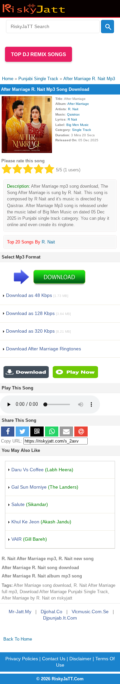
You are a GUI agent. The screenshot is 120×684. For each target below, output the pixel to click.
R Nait (72, 119)
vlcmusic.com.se (90, 611)
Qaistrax (73, 114)
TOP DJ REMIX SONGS (38, 54)
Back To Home (17, 639)
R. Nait (73, 109)
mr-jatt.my (20, 611)
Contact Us (53, 658)
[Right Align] (107, 26)
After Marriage (78, 104)
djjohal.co (51, 611)
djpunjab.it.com (60, 618)
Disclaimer (80, 658)
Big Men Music (77, 125)
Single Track (81, 130)
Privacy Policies (21, 658)
